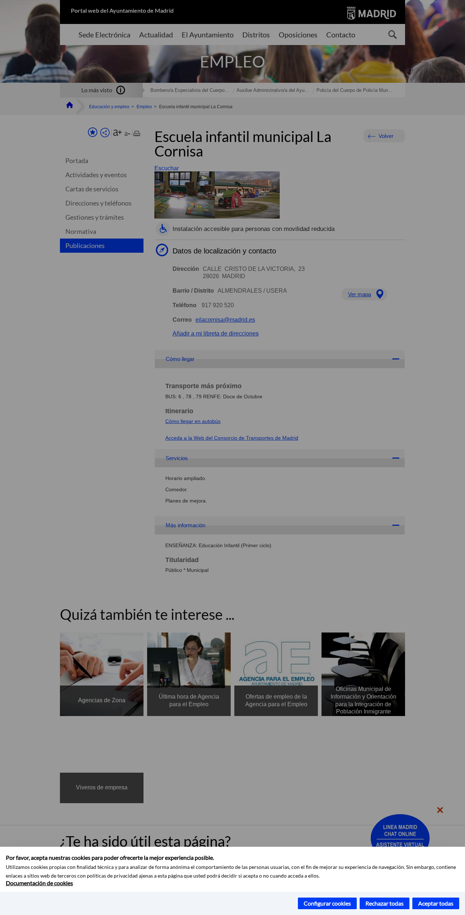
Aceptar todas (435, 903)
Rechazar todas (384, 903)
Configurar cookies (327, 903)
